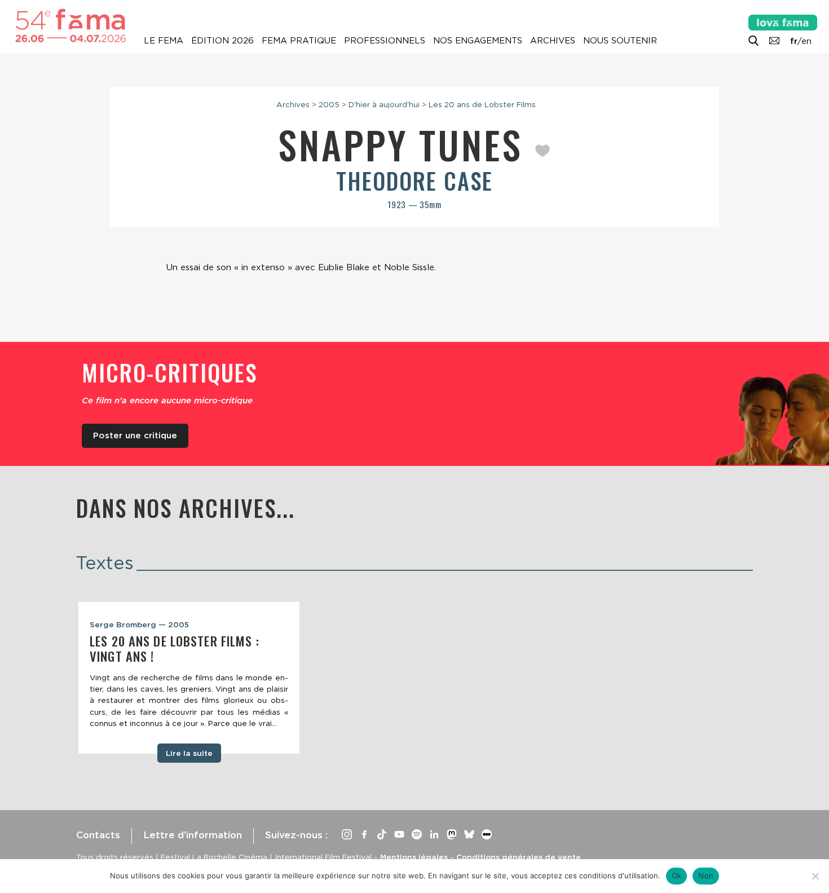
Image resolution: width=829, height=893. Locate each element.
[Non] (815, 876)
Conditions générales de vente (518, 856)
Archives (552, 41)
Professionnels (384, 41)
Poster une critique (135, 435)
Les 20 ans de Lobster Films (482, 104)
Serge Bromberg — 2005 (139, 624)
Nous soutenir (620, 41)
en (806, 41)
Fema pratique (299, 41)
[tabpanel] (189, 678)
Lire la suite (189, 753)
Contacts (98, 835)
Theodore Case (414, 180)
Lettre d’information (192, 835)
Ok (677, 875)
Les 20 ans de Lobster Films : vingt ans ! (174, 648)
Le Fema (163, 41)
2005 (329, 104)
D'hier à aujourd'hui (384, 104)
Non (705, 875)
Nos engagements (477, 41)
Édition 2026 (222, 41)
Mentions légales (414, 856)
